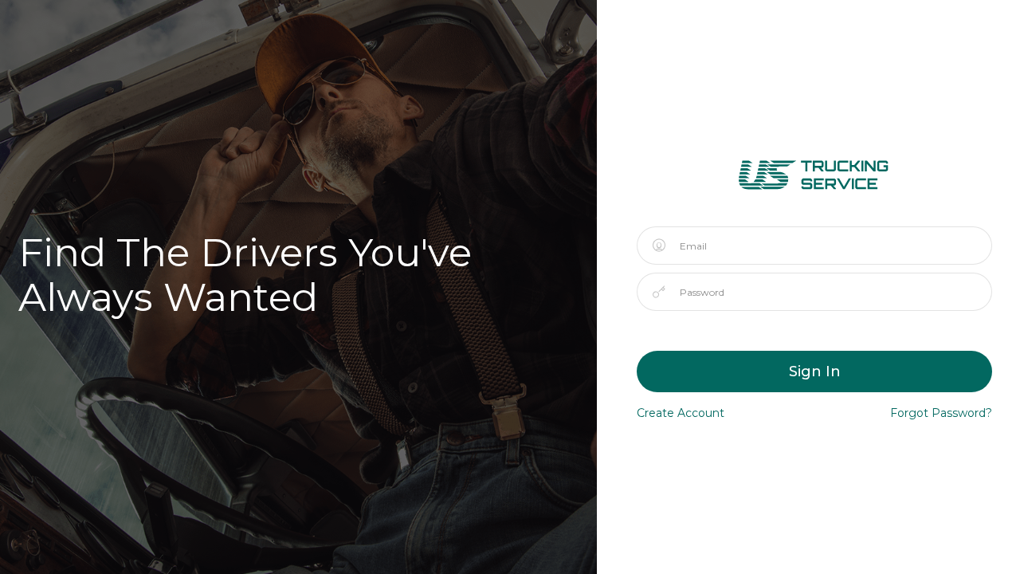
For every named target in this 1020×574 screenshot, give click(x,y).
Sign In (815, 371)
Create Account (680, 413)
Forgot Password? (941, 413)
